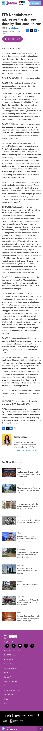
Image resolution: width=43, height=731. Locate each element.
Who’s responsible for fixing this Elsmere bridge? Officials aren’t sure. (28, 490)
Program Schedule (10, 664)
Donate (36, 3)
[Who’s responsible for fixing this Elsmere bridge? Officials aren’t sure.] (9, 488)
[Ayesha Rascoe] (6, 440)
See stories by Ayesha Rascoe (25, 450)
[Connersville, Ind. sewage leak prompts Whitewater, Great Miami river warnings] (9, 552)
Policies (6, 686)
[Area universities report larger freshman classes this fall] (9, 585)
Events (6, 672)
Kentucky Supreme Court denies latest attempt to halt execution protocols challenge (28, 618)
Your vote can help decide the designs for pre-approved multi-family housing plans (28, 506)
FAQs (6, 699)
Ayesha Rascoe (14, 28)
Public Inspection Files (11, 690)
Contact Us (7, 677)
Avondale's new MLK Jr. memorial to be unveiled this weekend (27, 570)
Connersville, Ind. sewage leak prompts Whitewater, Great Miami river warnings (28, 554)
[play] (3, 728)
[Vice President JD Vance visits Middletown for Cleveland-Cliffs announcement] (9, 472)
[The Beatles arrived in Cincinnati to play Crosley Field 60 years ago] (9, 520)
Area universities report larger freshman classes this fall (28, 585)
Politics (19, 469)
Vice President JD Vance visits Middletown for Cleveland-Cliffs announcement (28, 474)
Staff (5, 703)
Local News (20, 485)
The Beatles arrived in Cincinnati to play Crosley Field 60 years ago (28, 522)
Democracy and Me (10, 681)
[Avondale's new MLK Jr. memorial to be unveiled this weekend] (9, 569)
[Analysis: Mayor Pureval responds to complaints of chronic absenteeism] (9, 536)
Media (19, 517)
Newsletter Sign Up (10, 668)
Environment (21, 549)
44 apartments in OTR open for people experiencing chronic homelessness (28, 602)
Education (20, 581)
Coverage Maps (9, 694)
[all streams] (40, 728)
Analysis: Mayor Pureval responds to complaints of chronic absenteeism (26, 538)
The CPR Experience (10, 655)
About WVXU (8, 659)
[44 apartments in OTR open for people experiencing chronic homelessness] (9, 600)
